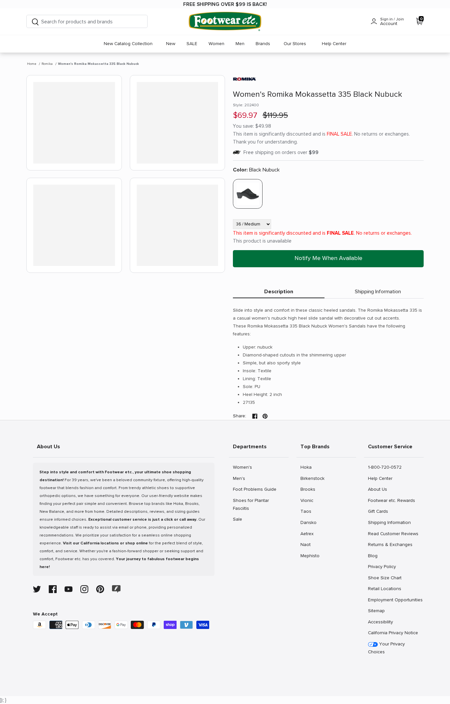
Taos (307, 511)
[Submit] (35, 21)
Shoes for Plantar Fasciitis (251, 504)
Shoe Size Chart (385, 578)
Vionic (307, 500)
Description (278, 291)
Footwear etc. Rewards (391, 500)
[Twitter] (37, 589)
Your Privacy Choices (386, 648)
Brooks (307, 489)
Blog (375, 556)
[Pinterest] (100, 589)
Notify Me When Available (328, 258)
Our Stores (295, 43)
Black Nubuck (256, 170)
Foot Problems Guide (254, 489)
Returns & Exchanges (390, 544)
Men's (240, 478)
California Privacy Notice (393, 633)
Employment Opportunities (395, 600)
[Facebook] (53, 589)
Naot (307, 544)
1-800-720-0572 (385, 467)
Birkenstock (312, 478)
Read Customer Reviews (393, 533)
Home (31, 64)
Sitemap (376, 610)
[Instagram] (84, 589)
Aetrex (307, 533)
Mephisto (310, 556)
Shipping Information (378, 291)
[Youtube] (68, 589)
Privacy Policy (382, 566)
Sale (240, 519)
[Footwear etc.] (225, 21)
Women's (242, 467)
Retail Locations (384, 588)
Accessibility (380, 622)
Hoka (307, 467)
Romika (47, 64)
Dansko (308, 522)
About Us (377, 489)
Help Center (334, 43)
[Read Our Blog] (116, 589)
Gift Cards (378, 511)
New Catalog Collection (128, 43)
